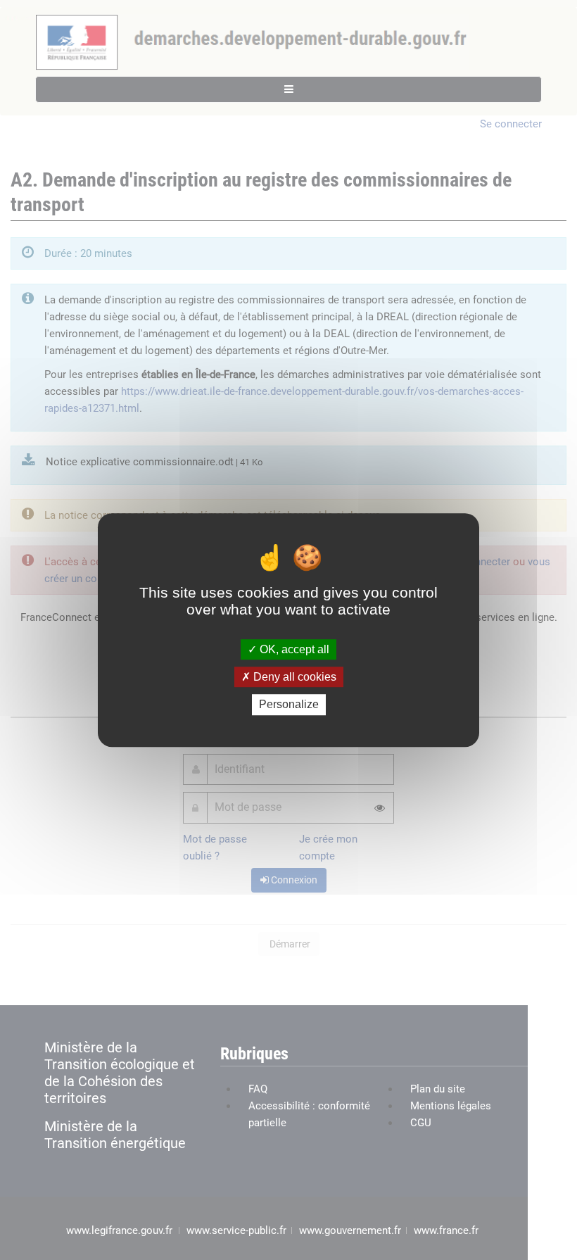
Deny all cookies (293, 677)
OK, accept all (293, 649)
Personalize (289, 705)
